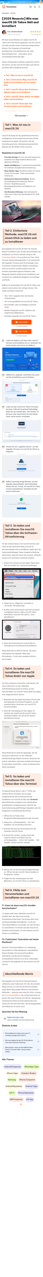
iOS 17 (12, 1093)
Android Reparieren (14, 1086)
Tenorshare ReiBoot (9, 257)
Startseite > (6, 13)
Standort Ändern (29, 1073)
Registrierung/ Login (15, 1017)
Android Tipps (31, 1086)
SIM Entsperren (16, 1099)
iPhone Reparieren (26, 1093)
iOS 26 (18, 34)
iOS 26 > (13, 13)
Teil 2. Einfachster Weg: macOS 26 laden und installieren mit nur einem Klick (20, 82)
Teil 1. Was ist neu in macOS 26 (19, 75)
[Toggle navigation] (38, 6)
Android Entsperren (12, 1067)
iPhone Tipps (12, 1073)
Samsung (12, 1080)
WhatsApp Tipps (31, 1067)
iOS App (29, 1099)
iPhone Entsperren (27, 1080)
